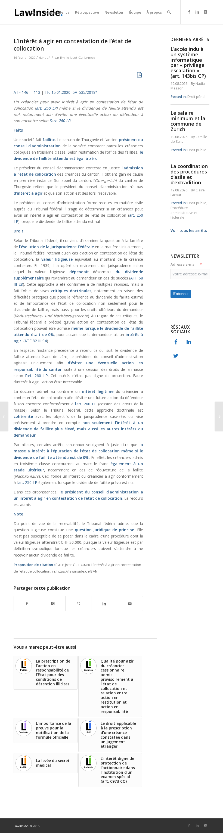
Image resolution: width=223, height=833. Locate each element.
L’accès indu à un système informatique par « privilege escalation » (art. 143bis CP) (188, 62)
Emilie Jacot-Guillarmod (77, 57)
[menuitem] (33, 12)
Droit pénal (196, 96)
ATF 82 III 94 (35, 340)
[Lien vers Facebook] (189, 12)
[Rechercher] (169, 12)
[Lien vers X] (205, 12)
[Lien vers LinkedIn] (197, 12)
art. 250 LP (46, 108)
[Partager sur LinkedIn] (104, 603)
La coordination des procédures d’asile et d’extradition (189, 174)
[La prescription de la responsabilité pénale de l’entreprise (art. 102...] (4, 416)
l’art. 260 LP (59, 120)
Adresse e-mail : (184, 264)
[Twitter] (176, 356)
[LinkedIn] (189, 342)
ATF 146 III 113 (27, 92)
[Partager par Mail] (130, 603)
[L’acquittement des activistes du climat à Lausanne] (219, 416)
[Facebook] (176, 342)
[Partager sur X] (53, 603)
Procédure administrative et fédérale (184, 213)
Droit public (196, 150)
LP (48, 57)
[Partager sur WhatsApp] (78, 603)
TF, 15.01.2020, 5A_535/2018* (71, 92)
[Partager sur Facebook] (27, 603)
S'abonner (180, 294)
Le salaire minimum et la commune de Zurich (188, 121)
